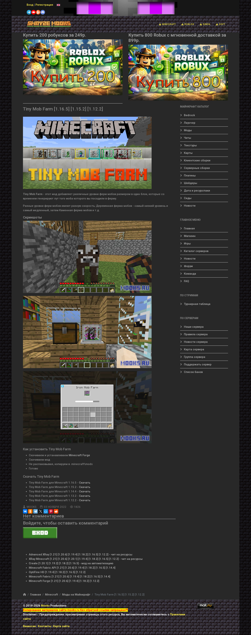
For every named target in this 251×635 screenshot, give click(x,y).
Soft (221, 24)
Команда (189, 273)
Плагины (189, 175)
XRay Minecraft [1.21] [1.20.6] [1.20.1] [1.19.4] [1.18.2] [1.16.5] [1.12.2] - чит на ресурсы (86, 559)
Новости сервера (195, 342)
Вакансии (29, 626)
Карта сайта (61, 626)
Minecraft (168, 24)
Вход (30, 4)
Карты (188, 153)
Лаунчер (189, 122)
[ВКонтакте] (25, 511)
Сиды (187, 198)
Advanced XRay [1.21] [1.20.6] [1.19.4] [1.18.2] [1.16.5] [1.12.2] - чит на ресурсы (80, 554)
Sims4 (206, 24)
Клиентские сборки (196, 160)
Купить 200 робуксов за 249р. (54, 35)
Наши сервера (193, 326)
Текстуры (190, 145)
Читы (187, 137)
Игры (187, 243)
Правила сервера (195, 334)
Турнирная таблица (196, 304)
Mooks (45, 605)
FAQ (186, 281)
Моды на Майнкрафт (76, 594)
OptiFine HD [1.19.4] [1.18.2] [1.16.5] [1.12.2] (57, 572)
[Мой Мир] (46, 511)
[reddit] (56, 511)
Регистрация (44, 4)
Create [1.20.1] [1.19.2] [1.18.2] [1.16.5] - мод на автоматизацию (71, 563)
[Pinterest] (51, 511)
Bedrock (189, 115)
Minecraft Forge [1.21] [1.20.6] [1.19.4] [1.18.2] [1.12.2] (64, 581)
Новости (189, 205)
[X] (40, 511)
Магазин (189, 236)
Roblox (189, 24)
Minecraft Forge (79, 455)
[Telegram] (35, 511)
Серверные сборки (196, 168)
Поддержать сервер (197, 364)
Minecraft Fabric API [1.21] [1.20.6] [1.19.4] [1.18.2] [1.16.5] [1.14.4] (72, 567)
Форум (188, 266)
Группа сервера (194, 357)
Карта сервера (193, 349)
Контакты (45, 626)
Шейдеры (190, 183)
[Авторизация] (99, 532)
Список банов (193, 372)
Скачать (84, 482)
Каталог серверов (195, 251)
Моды (187, 130)
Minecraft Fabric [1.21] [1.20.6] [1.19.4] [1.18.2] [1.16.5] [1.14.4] (69, 576)
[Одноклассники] (30, 511)
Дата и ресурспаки (196, 190)
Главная (189, 228)
